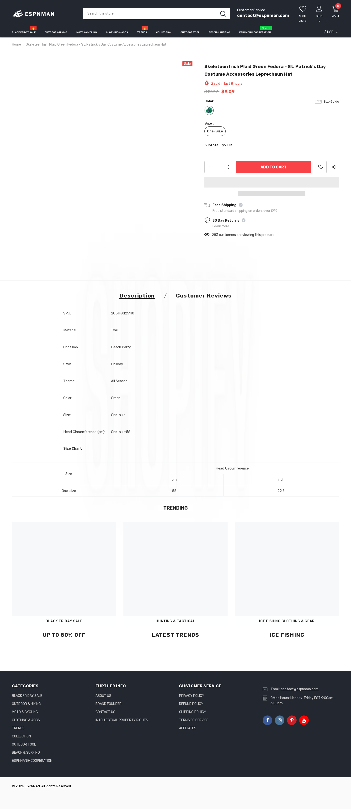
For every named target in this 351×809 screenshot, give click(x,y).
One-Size (215, 131)
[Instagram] (279, 720)
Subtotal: (212, 145)
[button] (271, 182)
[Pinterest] (292, 720)
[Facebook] (267, 720)
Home (16, 44)
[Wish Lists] (321, 167)
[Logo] (44, 13)
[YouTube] (304, 720)
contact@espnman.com (263, 15)
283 (215, 235)
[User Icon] (319, 8)
